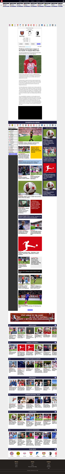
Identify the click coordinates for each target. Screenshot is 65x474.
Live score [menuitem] (26, 1)
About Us (16, 463)
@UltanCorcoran (28, 46)
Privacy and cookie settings (32, 466)
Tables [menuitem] (32, 1)
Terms (32, 463)
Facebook (48, 465)
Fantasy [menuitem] (38, 1)
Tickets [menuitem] (44, 1)
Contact (16, 465)
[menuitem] (9, 1)
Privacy (32, 465)
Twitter (49, 463)
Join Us (16, 466)
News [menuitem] (20, 1)
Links (49, 468)
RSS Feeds (48, 466)
